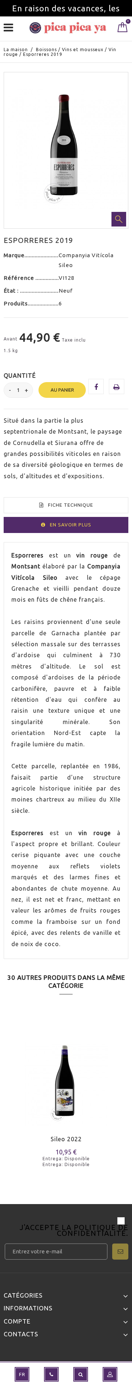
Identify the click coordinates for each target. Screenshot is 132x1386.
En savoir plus (70, 524)
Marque (14, 255)
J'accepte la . (74, 1231)
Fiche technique (70, 504)
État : (12, 291)
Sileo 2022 (66, 1139)
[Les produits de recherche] (80, 1374)
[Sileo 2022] (66, 1079)
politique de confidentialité (92, 1230)
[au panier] (13, 1094)
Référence (20, 278)
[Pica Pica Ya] (67, 28)
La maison (16, 49)
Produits (16, 303)
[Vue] (39, 1094)
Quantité (20, 375)
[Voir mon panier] (122, 29)
